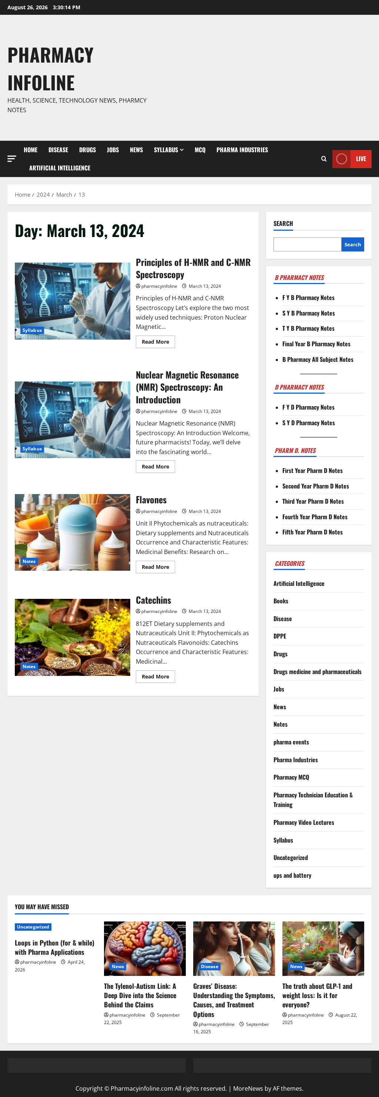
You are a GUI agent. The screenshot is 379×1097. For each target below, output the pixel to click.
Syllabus (166, 149)
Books (281, 600)
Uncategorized (291, 857)
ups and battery (292, 875)
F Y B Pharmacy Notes (308, 297)
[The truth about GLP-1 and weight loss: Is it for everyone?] (323, 948)
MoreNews (248, 1088)
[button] (11, 159)
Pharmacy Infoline (50, 68)
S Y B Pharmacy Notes (308, 313)
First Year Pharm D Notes (312, 470)
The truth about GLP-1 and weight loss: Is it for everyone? (317, 995)
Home (30, 149)
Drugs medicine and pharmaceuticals (318, 671)
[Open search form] (324, 159)
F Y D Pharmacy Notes (308, 407)
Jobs (113, 149)
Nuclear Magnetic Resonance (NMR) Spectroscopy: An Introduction (72, 420)
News (136, 149)
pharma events (291, 741)
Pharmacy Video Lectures (304, 822)
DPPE (280, 635)
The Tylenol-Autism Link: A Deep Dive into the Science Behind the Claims (140, 995)
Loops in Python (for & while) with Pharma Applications (54, 947)
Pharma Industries (242, 149)
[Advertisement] (264, 78)
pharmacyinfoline (159, 286)
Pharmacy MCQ (291, 777)
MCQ (200, 149)
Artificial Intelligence (59, 167)
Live (361, 158)
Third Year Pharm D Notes (313, 501)
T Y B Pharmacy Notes (308, 328)
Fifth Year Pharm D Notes (312, 531)
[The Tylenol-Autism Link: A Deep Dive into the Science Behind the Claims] (145, 948)
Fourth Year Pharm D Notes (315, 516)
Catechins (72, 637)
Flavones (72, 532)
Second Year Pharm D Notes (315, 485)
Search (283, 223)
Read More (158, 343)
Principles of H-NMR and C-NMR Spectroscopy (72, 301)
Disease (58, 149)
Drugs (87, 149)
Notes (29, 561)
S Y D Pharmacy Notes (308, 422)
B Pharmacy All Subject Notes (317, 359)
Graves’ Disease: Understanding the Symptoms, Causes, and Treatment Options (234, 1000)
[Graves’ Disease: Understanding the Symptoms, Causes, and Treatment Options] (234, 948)
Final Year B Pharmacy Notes (316, 343)
